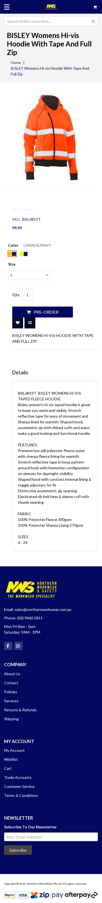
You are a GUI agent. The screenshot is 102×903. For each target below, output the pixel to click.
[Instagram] (18, 646)
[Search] (93, 21)
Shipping (11, 718)
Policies (10, 691)
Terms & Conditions (21, 795)
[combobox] (51, 21)
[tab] (55, 372)
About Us (12, 673)
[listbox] (29, 254)
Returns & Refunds (20, 709)
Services (11, 700)
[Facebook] (8, 646)
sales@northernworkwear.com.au (43, 609)
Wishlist (11, 759)
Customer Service (19, 786)
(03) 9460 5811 (30, 618)
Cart (8, 768)
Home (16, 62)
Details (20, 372)
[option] (12, 254)
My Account (14, 750)
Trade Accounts (18, 777)
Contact (11, 682)
